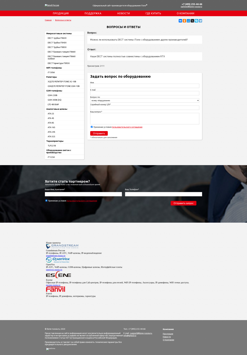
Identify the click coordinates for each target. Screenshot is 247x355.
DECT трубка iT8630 (57, 38)
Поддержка (92, 13)
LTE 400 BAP (53, 104)
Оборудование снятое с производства (58, 151)
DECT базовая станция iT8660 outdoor (61, 57)
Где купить (153, 13)
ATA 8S (51, 123)
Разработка (50, 348)
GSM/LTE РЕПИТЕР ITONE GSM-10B (64, 86)
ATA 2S (51, 113)
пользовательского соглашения (127, 127)
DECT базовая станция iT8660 (61, 52)
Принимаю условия (117, 127)
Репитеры (51, 77)
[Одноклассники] (184, 20)
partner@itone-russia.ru (191, 6)
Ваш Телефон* (132, 189)
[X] (192, 20)
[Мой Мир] (188, 20)
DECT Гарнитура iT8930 (59, 63)
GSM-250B (52, 95)
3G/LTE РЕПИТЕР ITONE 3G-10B (62, 81)
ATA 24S (51, 132)
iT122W (51, 157)
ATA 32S (51, 136)
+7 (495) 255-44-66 (192, 4)
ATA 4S (51, 118)
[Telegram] (200, 20)
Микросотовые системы (59, 33)
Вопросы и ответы (63, 20)
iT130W (51, 72)
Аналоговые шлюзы (56, 109)
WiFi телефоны (54, 68)
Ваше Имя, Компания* (55, 189)
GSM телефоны (54, 91)
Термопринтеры (54, 141)
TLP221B (52, 146)
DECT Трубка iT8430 (57, 42)
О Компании (185, 13)
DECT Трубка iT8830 (57, 47)
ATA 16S (51, 127)
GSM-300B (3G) (54, 100)
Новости (123, 13)
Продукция (61, 13)
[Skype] (196, 20)
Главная (48, 20)
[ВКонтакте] (180, 20)
